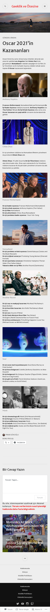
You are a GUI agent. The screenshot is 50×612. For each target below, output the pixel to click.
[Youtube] (22, 604)
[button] (25, 232)
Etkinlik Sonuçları (25, 579)
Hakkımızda (25, 568)
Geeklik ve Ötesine (25, 6)
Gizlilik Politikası (25, 576)
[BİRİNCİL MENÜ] (44, 6)
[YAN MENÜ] (25, 558)
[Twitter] (18, 604)
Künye (25, 572)
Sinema (13, 38)
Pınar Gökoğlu (12, 435)
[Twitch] (32, 604)
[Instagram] (27, 604)
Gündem (6, 38)
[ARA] (5, 6)
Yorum (40, 497)
